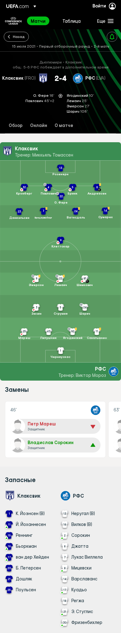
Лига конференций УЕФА (13, 21)
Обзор (16, 125)
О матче (64, 125)
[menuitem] (41, 21)
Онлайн (38, 125)
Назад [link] (19, 36)
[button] (104, 21)
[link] (38, 21)
